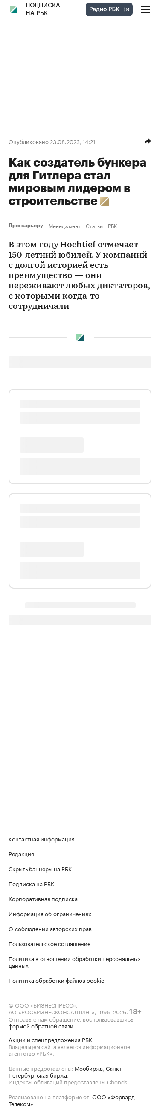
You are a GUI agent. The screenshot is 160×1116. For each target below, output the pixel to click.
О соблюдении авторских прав (50, 928)
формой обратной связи (41, 1025)
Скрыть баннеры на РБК (40, 868)
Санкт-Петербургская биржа (66, 1071)
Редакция (21, 853)
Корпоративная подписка (43, 898)
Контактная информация (42, 838)
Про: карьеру (27, 225)
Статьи (94, 225)
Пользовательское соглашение (49, 943)
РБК (112, 225)
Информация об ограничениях (50, 913)
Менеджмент (65, 225)
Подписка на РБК (31, 883)
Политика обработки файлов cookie (57, 979)
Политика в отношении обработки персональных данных (75, 961)
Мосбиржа (89, 1067)
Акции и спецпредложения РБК (50, 1039)
